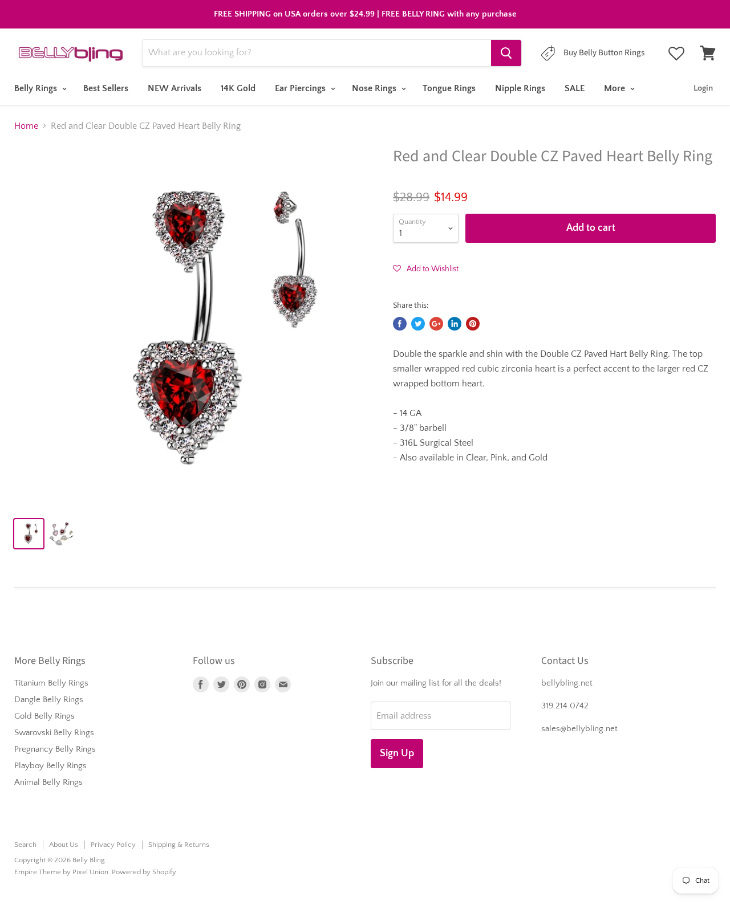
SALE (575, 88)
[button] (426, 268)
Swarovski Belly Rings (54, 732)
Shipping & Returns (178, 845)
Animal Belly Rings (48, 782)
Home (26, 126)
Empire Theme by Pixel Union (61, 872)
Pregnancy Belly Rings (55, 749)
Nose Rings (375, 88)
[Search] (506, 53)
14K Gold (238, 88)
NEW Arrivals (174, 88)
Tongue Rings (449, 88)
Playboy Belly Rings (50, 766)
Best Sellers (105, 88)
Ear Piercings (301, 88)
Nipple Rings (520, 88)
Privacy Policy (113, 845)
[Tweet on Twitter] (418, 324)
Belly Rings (36, 88)
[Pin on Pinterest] (473, 324)
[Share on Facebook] (400, 324)
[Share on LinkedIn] (454, 324)
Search (25, 845)
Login (703, 88)
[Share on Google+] (436, 324)
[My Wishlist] (676, 53)
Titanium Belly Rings (51, 683)
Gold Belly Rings (44, 716)
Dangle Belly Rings (48, 699)
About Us (63, 845)
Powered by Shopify (144, 872)
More (615, 88)
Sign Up (397, 753)
